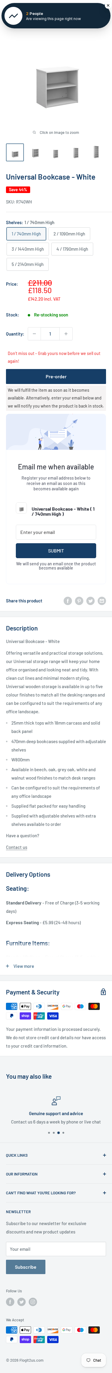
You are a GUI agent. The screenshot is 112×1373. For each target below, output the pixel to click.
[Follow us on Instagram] (33, 1302)
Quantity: (15, 333)
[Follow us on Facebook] (10, 1302)
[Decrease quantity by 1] (34, 333)
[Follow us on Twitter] (21, 1302)
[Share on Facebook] (68, 600)
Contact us (16, 847)
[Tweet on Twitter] (90, 600)
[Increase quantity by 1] (66, 333)
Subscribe (25, 1267)
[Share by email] (102, 600)
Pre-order (56, 376)
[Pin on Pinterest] (79, 600)
